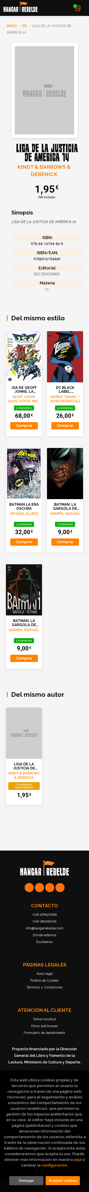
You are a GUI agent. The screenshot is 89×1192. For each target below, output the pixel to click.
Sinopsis (22, 212)
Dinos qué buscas (44, 1026)
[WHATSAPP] (29, 887)
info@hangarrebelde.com (44, 928)
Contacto (44, 905)
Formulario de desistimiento (44, 1033)
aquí (78, 1159)
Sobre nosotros (44, 1019)
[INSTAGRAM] (39, 887)
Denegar (26, 1181)
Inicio (12, 26)
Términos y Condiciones (44, 987)
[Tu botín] (78, 8)
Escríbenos (44, 942)
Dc (25, 26)
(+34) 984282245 (45, 921)
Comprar (24, 425)
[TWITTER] (49, 887)
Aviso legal (45, 973)
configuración (54, 1165)
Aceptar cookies (63, 1181)
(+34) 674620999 (45, 914)
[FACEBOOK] (60, 887)
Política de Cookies (44, 980)
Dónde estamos (44, 935)
